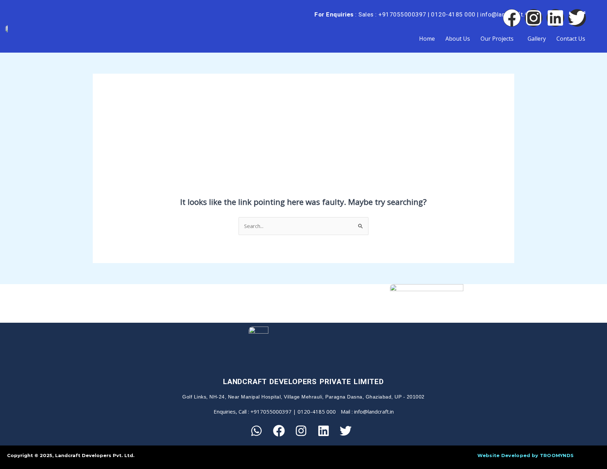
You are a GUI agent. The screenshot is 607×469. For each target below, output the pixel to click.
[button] (498, 39)
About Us (457, 38)
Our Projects (497, 38)
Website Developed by (525, 455)
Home (427, 38)
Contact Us (570, 38)
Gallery (537, 38)
